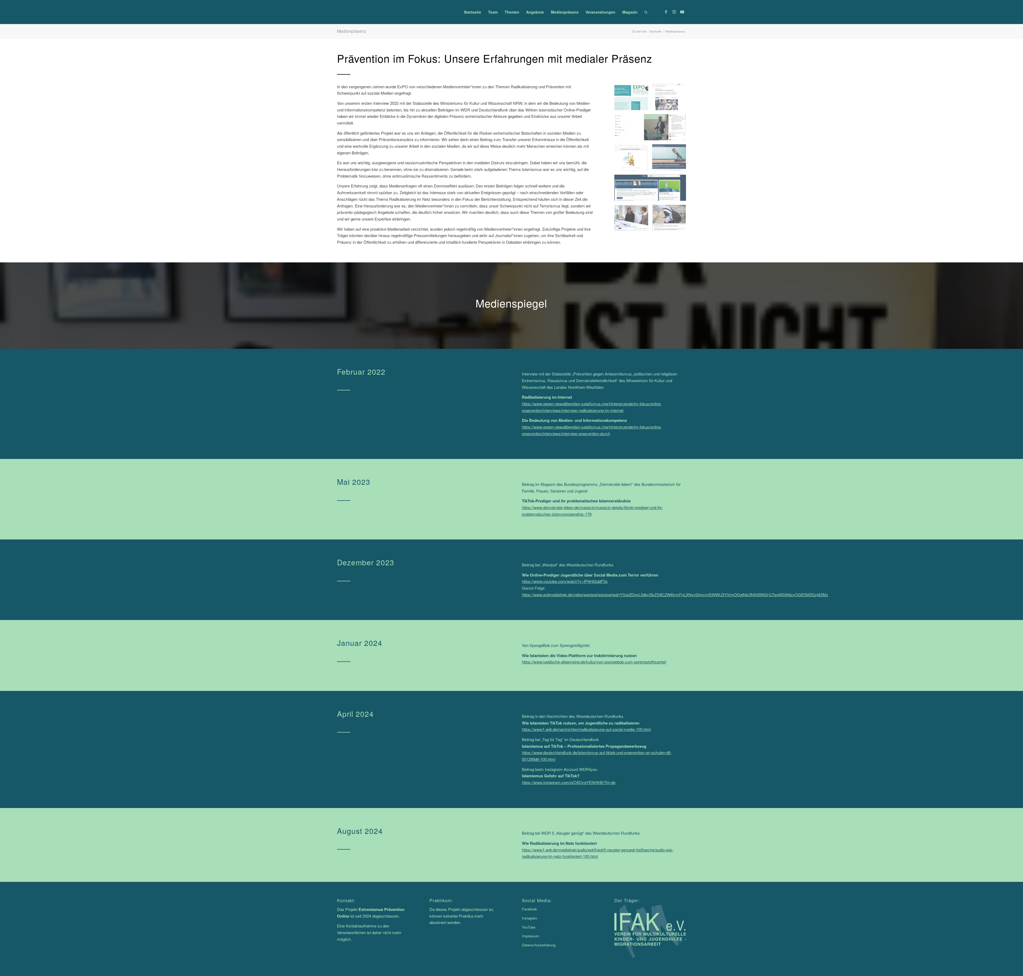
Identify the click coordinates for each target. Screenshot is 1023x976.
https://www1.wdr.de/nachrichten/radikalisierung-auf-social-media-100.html (586, 729)
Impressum (530, 935)
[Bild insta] (652, 129)
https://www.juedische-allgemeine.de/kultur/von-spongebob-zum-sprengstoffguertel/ (594, 662)
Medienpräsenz (351, 31)
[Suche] (646, 12)
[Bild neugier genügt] (652, 190)
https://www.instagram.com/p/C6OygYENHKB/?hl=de (568, 782)
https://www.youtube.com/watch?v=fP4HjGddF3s (565, 581)
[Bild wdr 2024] (671, 220)
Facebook (529, 908)
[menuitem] (472, 12)
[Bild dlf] (671, 99)
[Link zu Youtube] (682, 12)
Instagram (529, 918)
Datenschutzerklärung (538, 944)
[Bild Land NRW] (671, 159)
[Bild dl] (633, 99)
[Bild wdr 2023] (633, 220)
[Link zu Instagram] (674, 12)
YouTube (528, 927)
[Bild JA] (633, 159)
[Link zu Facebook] (666, 12)
